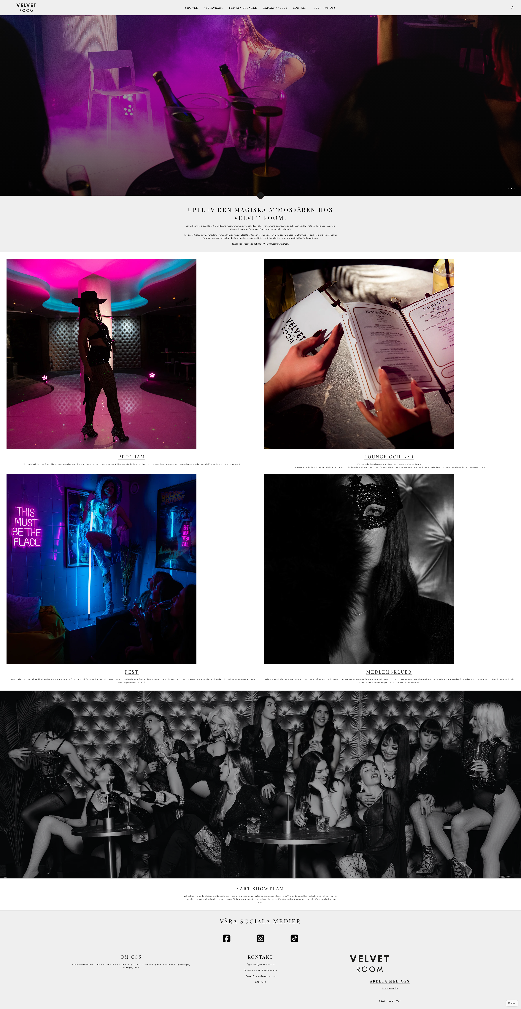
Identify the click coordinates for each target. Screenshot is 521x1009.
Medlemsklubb (275, 7)
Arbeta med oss (390, 981)
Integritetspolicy (390, 988)
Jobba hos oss (324, 7)
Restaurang (213, 7)
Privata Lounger (243, 7)
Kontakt (300, 7)
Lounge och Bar (389, 456)
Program (131, 456)
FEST (132, 672)
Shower (191, 7)
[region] (260, 98)
